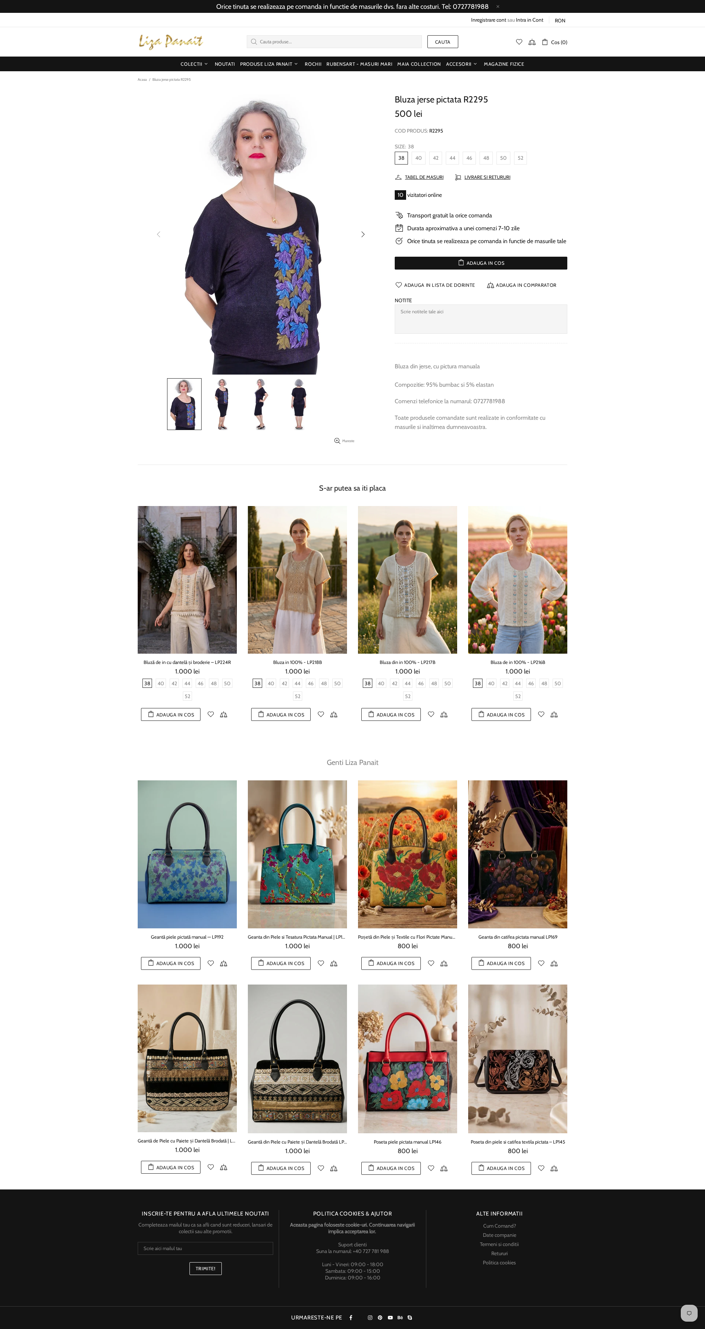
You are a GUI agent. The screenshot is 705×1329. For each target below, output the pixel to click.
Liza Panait (171, 42)
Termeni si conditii (499, 1244)
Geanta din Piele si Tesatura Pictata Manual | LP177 (297, 937)
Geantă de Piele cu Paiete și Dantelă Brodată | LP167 (187, 1141)
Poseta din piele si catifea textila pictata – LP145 (518, 1142)
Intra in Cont (529, 20)
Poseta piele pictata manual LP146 (407, 1142)
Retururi (499, 1253)
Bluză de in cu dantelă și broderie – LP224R (187, 662)
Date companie (499, 1235)
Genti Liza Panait (353, 762)
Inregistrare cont (488, 20)
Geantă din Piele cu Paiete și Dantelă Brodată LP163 (297, 1142)
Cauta (443, 42)
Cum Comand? (499, 1226)
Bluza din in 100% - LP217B (407, 662)
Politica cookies (499, 1262)
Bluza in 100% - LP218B (297, 662)
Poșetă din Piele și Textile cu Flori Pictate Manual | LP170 (407, 937)
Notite (403, 300)
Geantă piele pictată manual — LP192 (187, 937)
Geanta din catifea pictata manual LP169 (517, 937)
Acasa (142, 79)
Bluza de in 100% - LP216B (518, 662)
